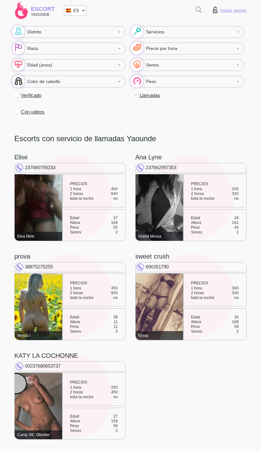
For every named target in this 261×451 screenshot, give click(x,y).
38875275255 (39, 266)
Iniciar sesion (233, 10)
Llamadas (150, 95)
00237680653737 (42, 366)
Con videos (33, 111)
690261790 (157, 266)
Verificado (31, 95)
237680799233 (40, 167)
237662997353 (161, 167)
